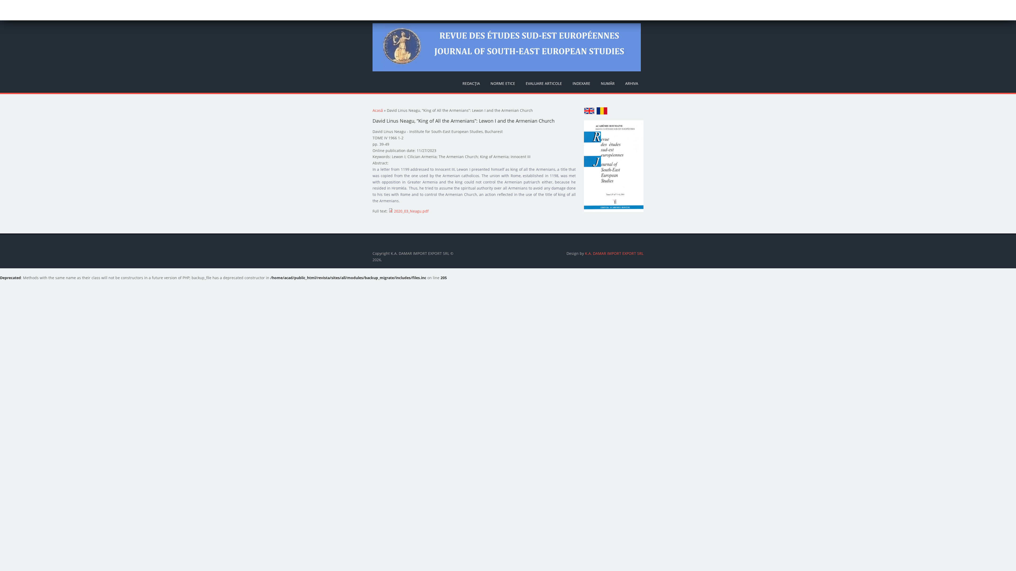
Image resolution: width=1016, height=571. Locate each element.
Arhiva (631, 83)
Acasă (378, 110)
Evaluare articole (544, 83)
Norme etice (503, 83)
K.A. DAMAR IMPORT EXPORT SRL (614, 253)
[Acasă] (507, 47)
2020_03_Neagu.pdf (411, 211)
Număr (608, 83)
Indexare (581, 83)
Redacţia (471, 83)
